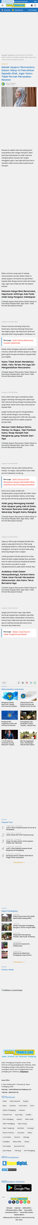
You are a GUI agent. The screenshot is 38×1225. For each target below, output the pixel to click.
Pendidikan (6, 1142)
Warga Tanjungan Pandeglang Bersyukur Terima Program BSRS (24, 926)
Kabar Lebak (29, 1119)
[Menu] (3, 5)
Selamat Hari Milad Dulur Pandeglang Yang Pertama (22, 954)
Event (32, 1106)
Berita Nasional (15, 1101)
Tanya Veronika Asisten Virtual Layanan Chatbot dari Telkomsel (19, 842)
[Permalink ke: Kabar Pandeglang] (3, 84)
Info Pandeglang (8, 1119)
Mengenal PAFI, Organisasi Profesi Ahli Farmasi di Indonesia (9, 723)
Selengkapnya (18, 862)
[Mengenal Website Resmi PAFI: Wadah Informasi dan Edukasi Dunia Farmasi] (10, 696)
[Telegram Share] (30, 682)
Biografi (25, 1101)
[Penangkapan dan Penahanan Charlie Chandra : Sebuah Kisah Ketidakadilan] (28, 715)
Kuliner (30, 1133)
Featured (11, 55)
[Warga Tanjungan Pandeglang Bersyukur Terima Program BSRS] (7, 927)
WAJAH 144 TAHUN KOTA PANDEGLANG (21, 945)
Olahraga (26, 1137)
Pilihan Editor (17, 1142)
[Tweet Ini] (22, 682)
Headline (28, 1115)
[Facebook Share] (18, 682)
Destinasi (13, 1106)
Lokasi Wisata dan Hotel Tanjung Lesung (19, 835)
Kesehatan (20, 1128)
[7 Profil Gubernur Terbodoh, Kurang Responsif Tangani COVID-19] (10, 734)
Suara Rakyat (7, 1151)
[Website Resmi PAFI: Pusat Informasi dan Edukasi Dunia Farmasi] (28, 696)
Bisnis (4, 1106)
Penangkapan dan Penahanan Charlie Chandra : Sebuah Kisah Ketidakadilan (28, 723)
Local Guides (7, 1137)
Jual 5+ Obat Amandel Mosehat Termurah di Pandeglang (21, 828)
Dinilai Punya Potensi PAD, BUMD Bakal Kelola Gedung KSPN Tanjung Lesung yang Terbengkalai (24, 917)
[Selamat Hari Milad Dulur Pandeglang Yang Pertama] (5, 954)
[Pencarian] (35, 5)
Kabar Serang (22, 1124)
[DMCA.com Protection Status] (9, 1170)
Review (27, 1142)
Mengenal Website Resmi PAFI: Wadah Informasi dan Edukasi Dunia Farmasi (9, 704)
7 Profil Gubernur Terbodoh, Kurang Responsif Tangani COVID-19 (8, 743)
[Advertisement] (19, 33)
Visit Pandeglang (29, 1151)
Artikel (5, 1101)
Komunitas (20, 1133)
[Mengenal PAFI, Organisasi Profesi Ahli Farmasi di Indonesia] (10, 715)
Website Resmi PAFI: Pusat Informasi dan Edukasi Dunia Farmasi (28, 704)
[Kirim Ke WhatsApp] (34, 682)
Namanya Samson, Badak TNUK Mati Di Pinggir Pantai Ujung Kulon (19, 856)
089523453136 (13, 1092)
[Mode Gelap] (32, 5)
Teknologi (17, 1151)
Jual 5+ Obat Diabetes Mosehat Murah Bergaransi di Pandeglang (19, 849)
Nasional (17, 1137)
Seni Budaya (7, 1146)
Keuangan (30, 1128)
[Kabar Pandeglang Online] (15, 5)
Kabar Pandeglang (11, 83)
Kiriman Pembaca (8, 1133)
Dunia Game (23, 1106)
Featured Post (7, 1115)
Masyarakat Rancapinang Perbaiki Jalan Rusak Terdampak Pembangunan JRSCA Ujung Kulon (24, 936)
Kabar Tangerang (8, 1128)
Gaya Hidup (19, 1115)
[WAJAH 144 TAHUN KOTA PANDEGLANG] (5, 945)
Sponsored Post (19, 1146)
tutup (3, 1197)
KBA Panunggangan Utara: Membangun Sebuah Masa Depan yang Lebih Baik (27, 743)
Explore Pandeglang (9, 1110)
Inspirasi (19, 1119)
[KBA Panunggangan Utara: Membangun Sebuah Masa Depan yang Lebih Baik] (28, 734)
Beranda (4, 55)
